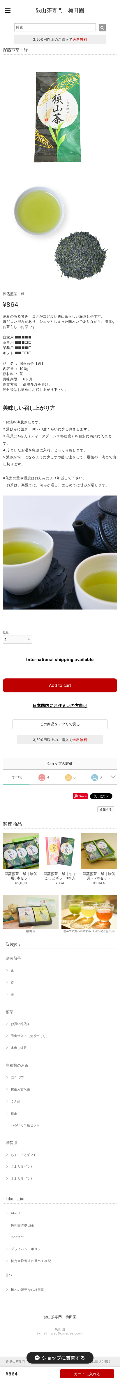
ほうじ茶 (17, 1077)
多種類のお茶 (17, 1065)
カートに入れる (87, 1373)
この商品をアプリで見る (60, 724)
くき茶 (15, 1101)
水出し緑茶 (19, 1048)
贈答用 (11, 1142)
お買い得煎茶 (20, 1024)
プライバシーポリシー (27, 1249)
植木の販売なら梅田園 (27, 1290)
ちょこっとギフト (23, 1155)
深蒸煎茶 (13, 958)
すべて (17, 777)
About (15, 1213)
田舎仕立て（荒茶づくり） (30, 1036)
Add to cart (60, 685)
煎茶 (9, 1011)
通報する (106, 809)
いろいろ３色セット (25, 1125)
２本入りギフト (22, 1167)
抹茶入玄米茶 (20, 1089)
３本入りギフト (22, 1179)
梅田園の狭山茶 (22, 1225)
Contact (17, 1237)
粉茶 (14, 1113)
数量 (6, 632)
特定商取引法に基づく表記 (31, 1261)
